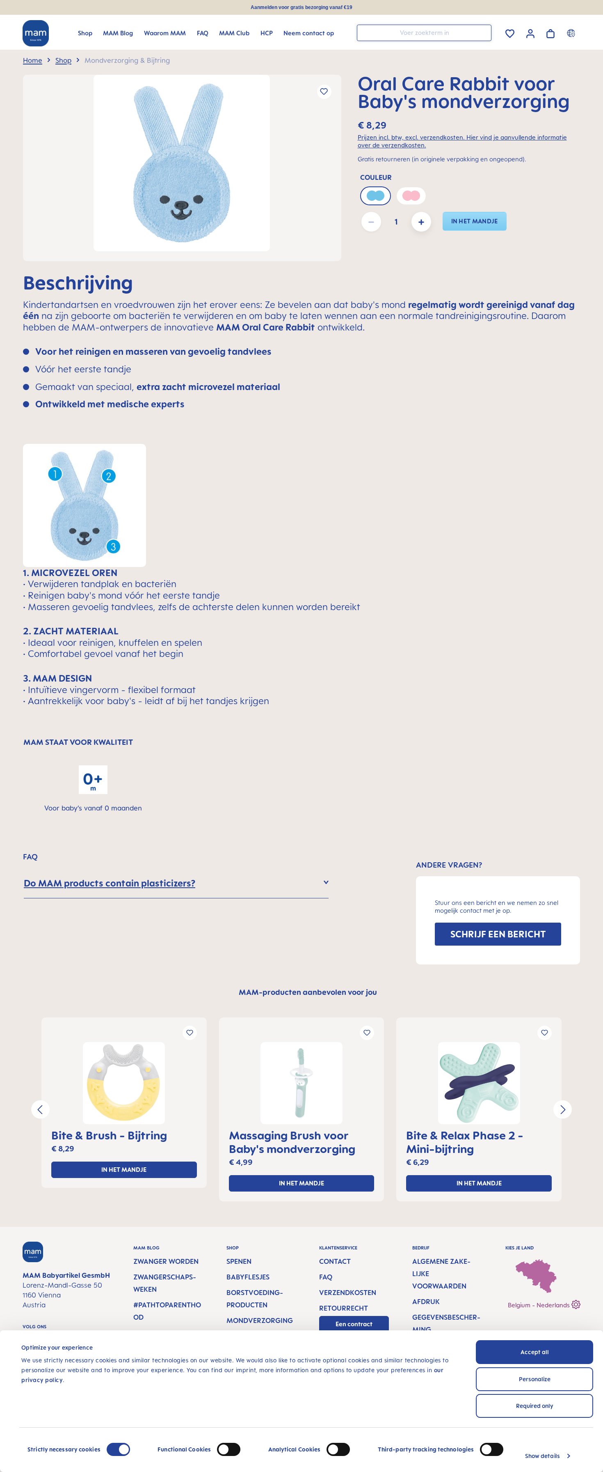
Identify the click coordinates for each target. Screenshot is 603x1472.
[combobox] (424, 33)
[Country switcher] (572, 32)
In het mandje (474, 221)
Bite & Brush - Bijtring (109, 1135)
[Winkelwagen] (550, 32)
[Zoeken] (483, 32)
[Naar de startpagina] (36, 33)
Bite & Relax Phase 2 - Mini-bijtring (464, 1141)
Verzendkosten (347, 1292)
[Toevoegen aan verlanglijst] (324, 92)
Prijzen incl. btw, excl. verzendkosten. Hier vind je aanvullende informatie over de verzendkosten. (462, 141)
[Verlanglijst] (509, 32)
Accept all (535, 1351)
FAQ (325, 1277)
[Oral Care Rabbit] (182, 163)
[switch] (228, 1449)
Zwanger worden (166, 1261)
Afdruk (426, 1301)
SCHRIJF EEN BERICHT (498, 933)
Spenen (238, 1261)
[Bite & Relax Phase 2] (479, 1083)
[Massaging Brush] (302, 1083)
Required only (534, 1405)
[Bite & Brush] (124, 1083)
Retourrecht (343, 1308)
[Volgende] (562, 1109)
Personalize (534, 1379)
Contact (335, 1261)
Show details (542, 1455)
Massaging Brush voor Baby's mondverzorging (292, 1141)
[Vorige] (40, 1109)
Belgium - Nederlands (539, 1305)
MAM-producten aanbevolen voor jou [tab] (308, 992)
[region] (182, 168)
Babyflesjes (248, 1277)
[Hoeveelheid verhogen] (421, 222)
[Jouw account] (530, 32)
